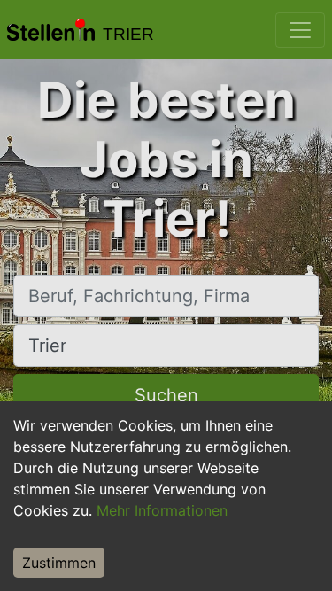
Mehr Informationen (162, 510)
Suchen (166, 395)
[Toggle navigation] (300, 30)
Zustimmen (59, 563)
